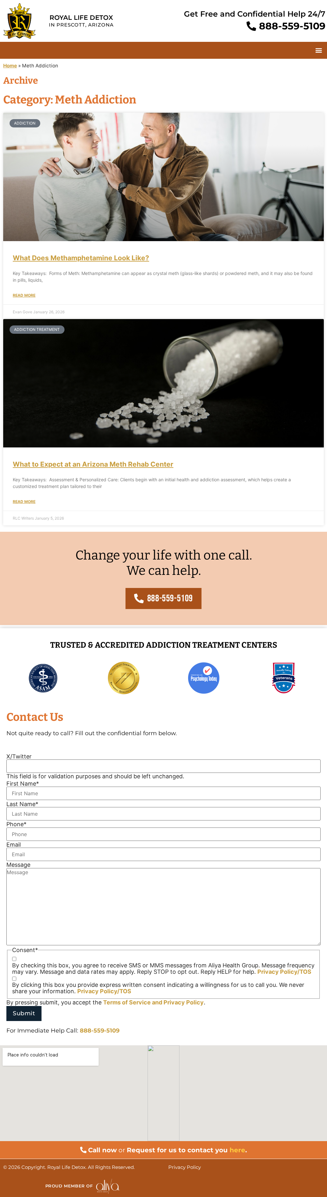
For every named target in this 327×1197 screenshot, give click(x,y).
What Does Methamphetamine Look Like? (81, 258)
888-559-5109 (99, 1030)
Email (13, 845)
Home (10, 66)
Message (18, 865)
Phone (16, 824)
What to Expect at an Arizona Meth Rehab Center (93, 464)
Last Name (22, 804)
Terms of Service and (133, 1002)
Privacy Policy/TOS (284, 971)
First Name (22, 784)
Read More (24, 295)
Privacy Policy (184, 1002)
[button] (318, 50)
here (237, 1150)
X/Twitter (19, 756)
